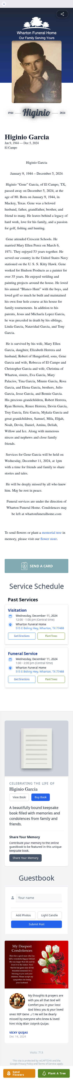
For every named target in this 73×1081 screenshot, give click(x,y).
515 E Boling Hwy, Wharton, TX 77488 (40, 628)
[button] (36, 964)
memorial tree (52, 532)
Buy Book (41, 797)
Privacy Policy (25, 1063)
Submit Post (36, 924)
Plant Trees (51, 636)
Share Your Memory (25, 858)
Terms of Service (47, 1063)
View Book (19, 797)
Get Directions (22, 636)
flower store (48, 538)
